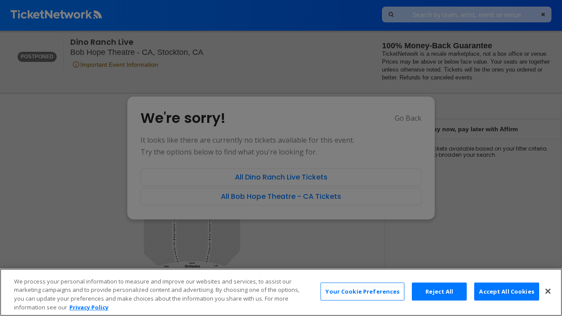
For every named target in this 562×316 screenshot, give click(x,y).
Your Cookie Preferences (362, 291)
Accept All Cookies (506, 291)
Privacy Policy (88, 307)
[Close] (548, 291)
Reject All (439, 291)
